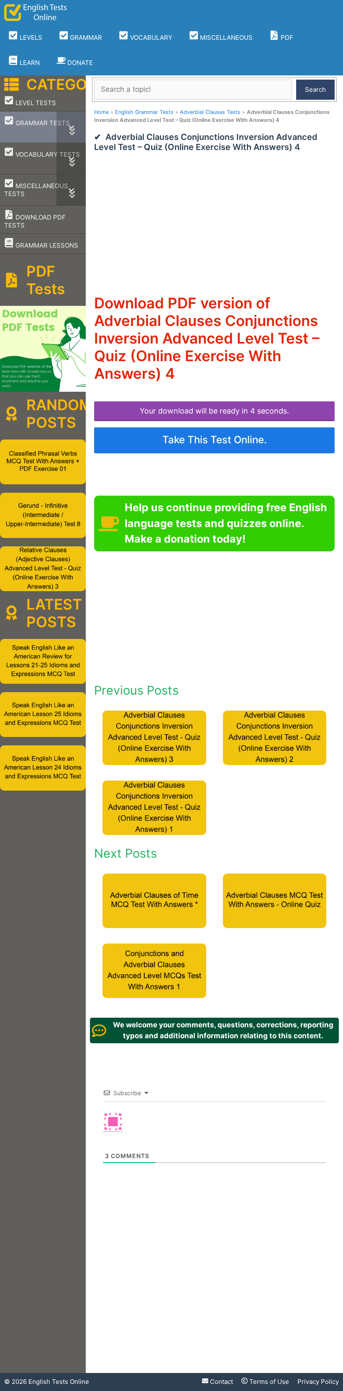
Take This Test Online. (214, 440)
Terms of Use (268, 1382)
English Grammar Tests (144, 112)
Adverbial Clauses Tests (210, 112)
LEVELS (30, 37)
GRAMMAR (85, 37)
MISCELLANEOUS (225, 37)
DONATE (79, 63)
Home (101, 112)
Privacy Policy (318, 1382)
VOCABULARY (150, 37)
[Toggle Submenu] (71, 126)
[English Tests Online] (35, 12)
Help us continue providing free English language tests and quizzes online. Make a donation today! (226, 523)
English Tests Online (58, 1382)
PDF (286, 37)
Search (315, 89)
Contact (220, 1382)
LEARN (29, 63)
